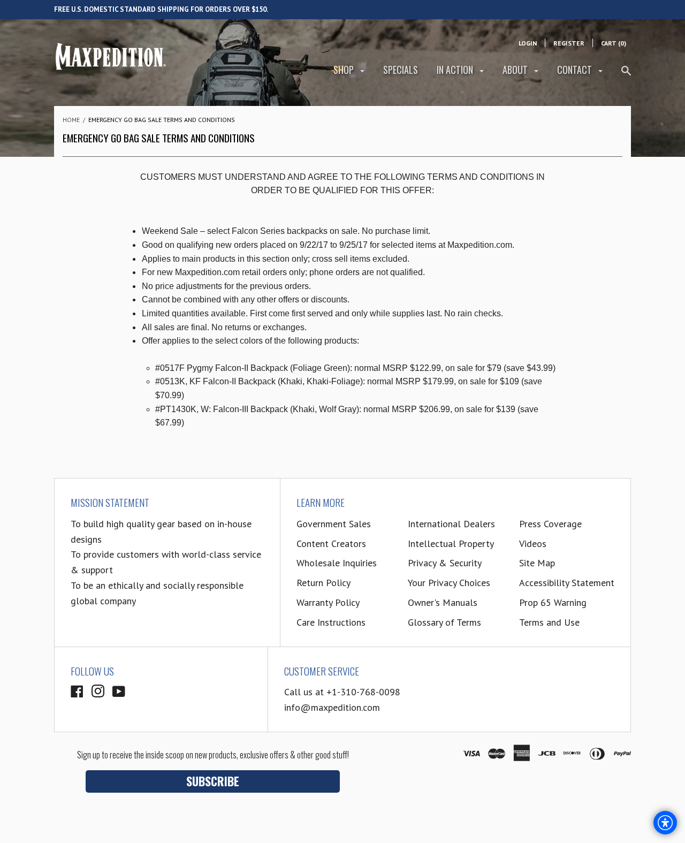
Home (71, 120)
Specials (400, 70)
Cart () (613, 43)
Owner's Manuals (442, 602)
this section (268, 258)
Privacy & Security (445, 563)
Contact (575, 70)
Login (528, 43)
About (516, 70)
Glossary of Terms (444, 622)
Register (568, 43)
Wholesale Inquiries (336, 563)
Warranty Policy (328, 602)
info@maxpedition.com (332, 707)
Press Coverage (550, 524)
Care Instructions (331, 622)
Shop (344, 70)
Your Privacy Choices (449, 582)
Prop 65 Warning (553, 602)
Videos (532, 543)
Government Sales (333, 524)
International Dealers (451, 524)
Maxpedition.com (479, 244)
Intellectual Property (451, 543)
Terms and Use (549, 622)
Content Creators (331, 543)
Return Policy (323, 582)
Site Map (537, 563)
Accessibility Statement (566, 582)
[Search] (626, 75)
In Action (456, 70)
